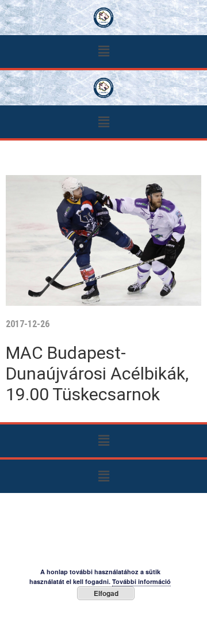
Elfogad (106, 593)
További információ (141, 581)
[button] (103, 51)
